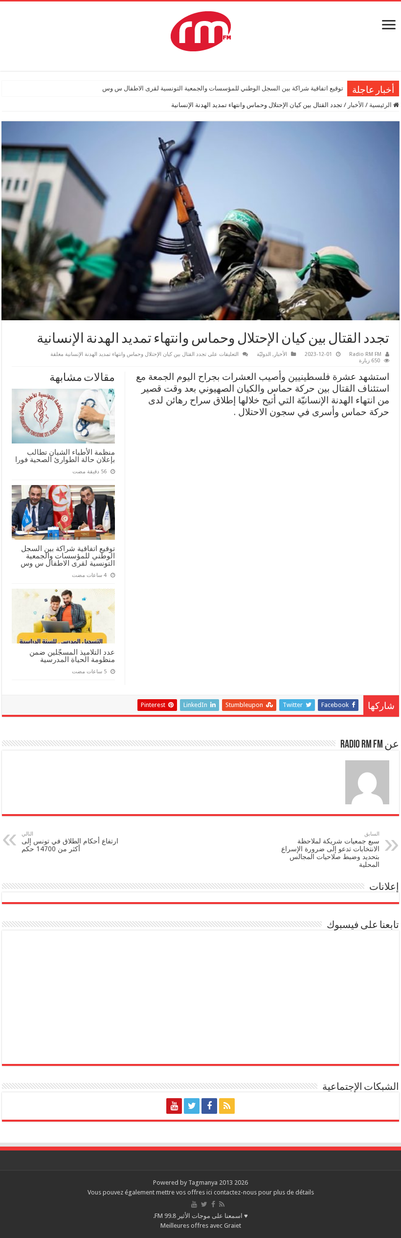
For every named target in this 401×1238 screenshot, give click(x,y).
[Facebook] (209, 1106)
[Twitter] (192, 1106)
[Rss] (227, 1106)
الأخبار (356, 105)
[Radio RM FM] (201, 29)
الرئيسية (381, 105)
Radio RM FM (365, 354)
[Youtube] (174, 1106)
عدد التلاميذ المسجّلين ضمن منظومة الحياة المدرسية (72, 655)
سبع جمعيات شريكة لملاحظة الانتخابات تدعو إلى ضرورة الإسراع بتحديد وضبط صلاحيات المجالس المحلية (330, 849)
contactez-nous (236, 1192)
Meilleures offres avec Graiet (200, 1225)
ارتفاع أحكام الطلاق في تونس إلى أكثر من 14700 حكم (70, 842)
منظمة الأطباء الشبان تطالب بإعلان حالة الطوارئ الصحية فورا (65, 456)
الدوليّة (264, 354)
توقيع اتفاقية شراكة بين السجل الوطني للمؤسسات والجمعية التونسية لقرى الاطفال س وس (222, 88)
